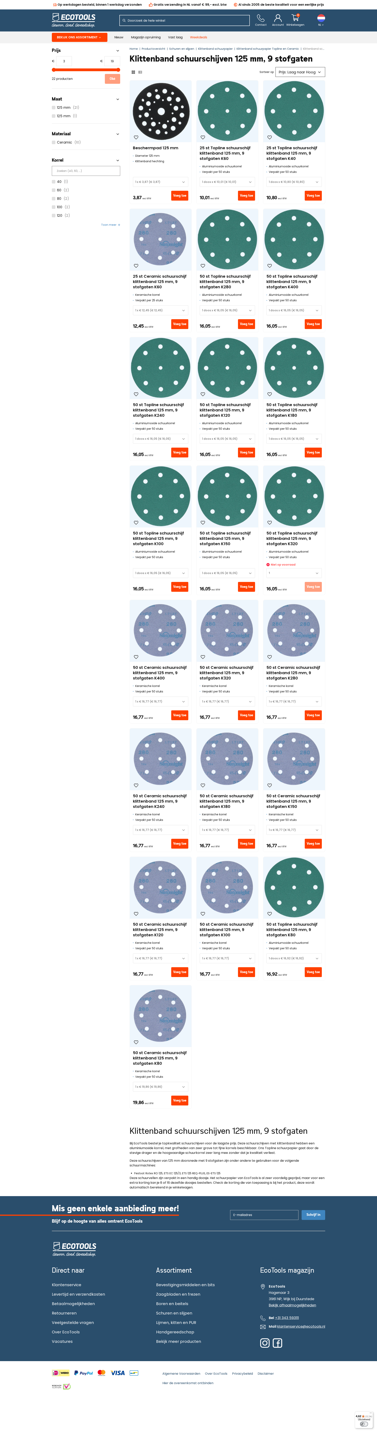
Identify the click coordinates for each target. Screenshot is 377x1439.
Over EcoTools (66, 1332)
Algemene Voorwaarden (181, 1373)
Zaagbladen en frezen (178, 1294)
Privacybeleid (242, 1373)
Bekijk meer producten (178, 1341)
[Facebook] (277, 1347)
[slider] (54, 70)
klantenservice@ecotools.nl (301, 1326)
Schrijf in (313, 1215)
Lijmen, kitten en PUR (176, 1322)
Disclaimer (266, 1373)
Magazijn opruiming (146, 37)
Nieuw (118, 37)
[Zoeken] (124, 20)
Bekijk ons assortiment (77, 37)
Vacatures (62, 1341)
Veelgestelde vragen (73, 1322)
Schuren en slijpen (174, 1313)
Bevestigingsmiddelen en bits (185, 1285)
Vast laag (175, 37)
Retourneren (64, 1313)
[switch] (364, 1424)
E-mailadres (240, 1210)
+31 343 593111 (287, 1317)
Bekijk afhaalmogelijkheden (292, 1305)
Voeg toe (179, 195)
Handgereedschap (175, 1332)
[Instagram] (265, 1347)
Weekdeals (198, 37)
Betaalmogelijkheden (73, 1303)
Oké (112, 79)
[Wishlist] (136, 137)
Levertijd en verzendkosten (78, 1294)
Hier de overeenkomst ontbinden (187, 1383)
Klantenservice (66, 1285)
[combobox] (160, 182)
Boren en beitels (172, 1303)
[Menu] (370, 1413)
